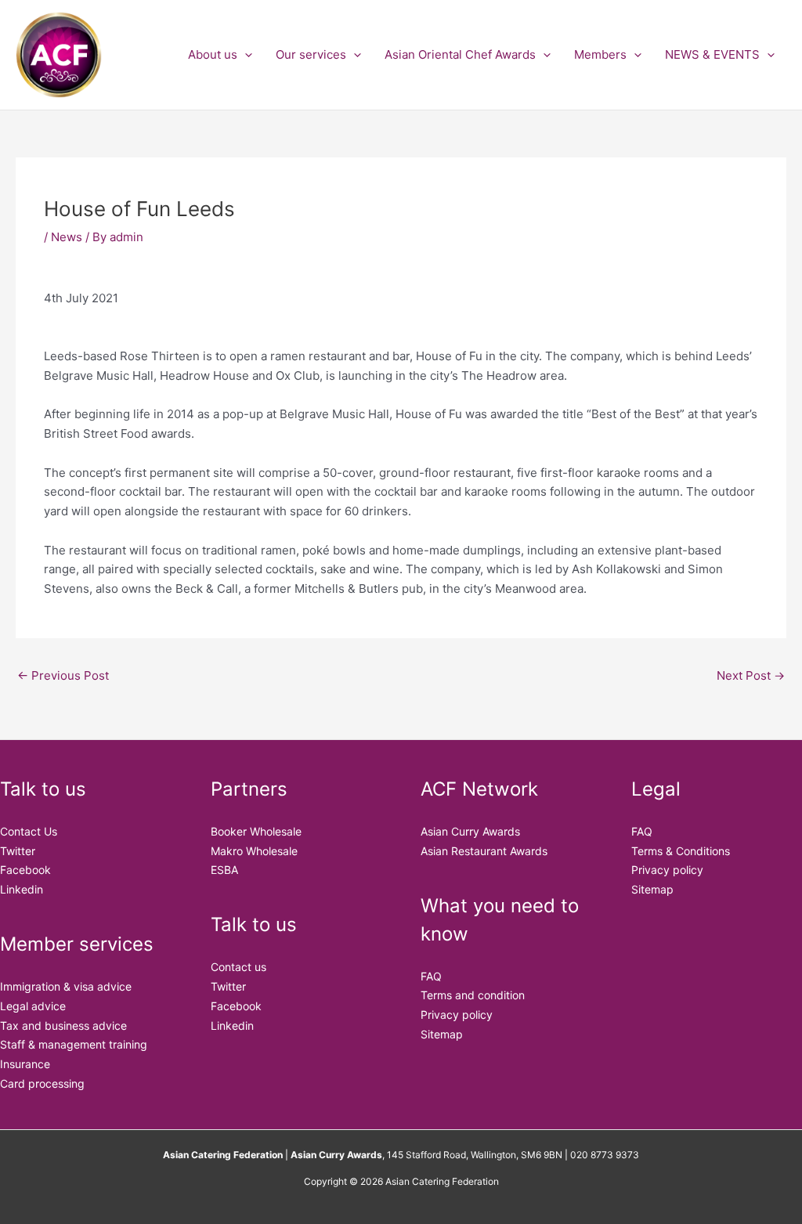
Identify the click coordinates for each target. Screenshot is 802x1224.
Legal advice (33, 1006)
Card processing (42, 1083)
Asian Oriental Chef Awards (460, 54)
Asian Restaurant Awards (484, 851)
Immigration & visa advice (66, 986)
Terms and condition (473, 995)
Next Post (751, 675)
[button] (244, 54)
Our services (311, 54)
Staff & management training (73, 1044)
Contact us (238, 966)
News (66, 236)
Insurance (25, 1064)
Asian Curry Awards (470, 831)
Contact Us (28, 831)
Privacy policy (457, 1014)
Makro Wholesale (254, 851)
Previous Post (63, 675)
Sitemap (442, 1034)
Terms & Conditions (680, 851)
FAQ (431, 976)
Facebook (25, 869)
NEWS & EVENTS (712, 54)
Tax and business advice (63, 1025)
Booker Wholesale (256, 831)
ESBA (224, 869)
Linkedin (21, 889)
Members (600, 54)
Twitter (17, 851)
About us (212, 54)
